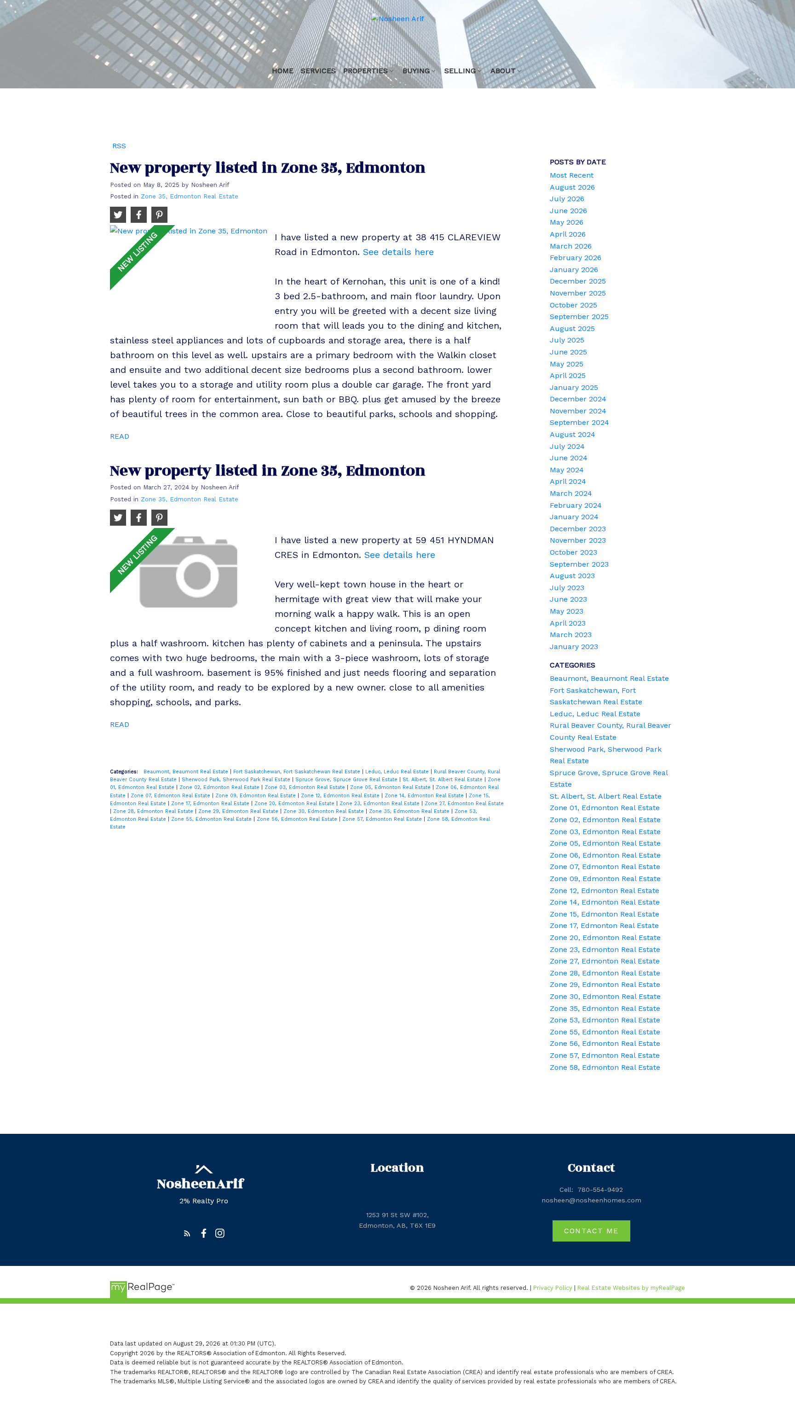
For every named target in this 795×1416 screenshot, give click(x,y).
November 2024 (578, 410)
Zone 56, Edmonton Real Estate (298, 819)
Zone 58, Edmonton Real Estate (605, 1067)
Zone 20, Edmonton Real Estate (295, 804)
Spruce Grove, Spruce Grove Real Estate (347, 780)
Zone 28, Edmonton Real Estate (154, 811)
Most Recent (571, 175)
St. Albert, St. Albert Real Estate (443, 780)
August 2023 (572, 575)
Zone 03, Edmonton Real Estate (306, 787)
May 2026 (566, 222)
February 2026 (575, 257)
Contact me (591, 1230)
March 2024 (571, 493)
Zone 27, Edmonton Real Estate (464, 804)
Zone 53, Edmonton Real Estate (605, 1020)
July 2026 (567, 198)
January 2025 (574, 387)
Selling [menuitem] (460, 70)
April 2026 (568, 234)
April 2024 (568, 481)
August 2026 (572, 187)
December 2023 (578, 528)
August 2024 (572, 434)
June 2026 (568, 210)
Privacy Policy (552, 1287)
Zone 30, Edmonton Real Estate (324, 811)
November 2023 (578, 540)
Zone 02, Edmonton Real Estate (220, 787)
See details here (398, 251)
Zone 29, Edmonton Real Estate (239, 811)
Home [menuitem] (283, 70)
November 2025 (578, 293)
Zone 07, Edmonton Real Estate (171, 796)
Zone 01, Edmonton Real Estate (605, 807)
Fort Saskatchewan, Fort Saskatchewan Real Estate (297, 772)
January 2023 (574, 646)
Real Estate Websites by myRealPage (631, 1287)
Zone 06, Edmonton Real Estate (605, 855)
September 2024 (579, 422)
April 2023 (568, 623)
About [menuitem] (503, 70)
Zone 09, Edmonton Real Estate (256, 796)
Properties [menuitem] (365, 70)
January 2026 (574, 269)
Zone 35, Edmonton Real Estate (189, 196)
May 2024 (567, 469)
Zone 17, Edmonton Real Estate (211, 804)
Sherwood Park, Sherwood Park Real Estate (237, 780)
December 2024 (578, 399)
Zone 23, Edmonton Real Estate (380, 804)
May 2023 (566, 611)
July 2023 (567, 587)
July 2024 (567, 446)
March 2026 (571, 246)
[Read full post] (189, 273)
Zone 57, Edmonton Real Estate (383, 819)
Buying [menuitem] (416, 70)
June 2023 (568, 599)
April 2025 (568, 375)
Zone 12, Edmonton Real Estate (341, 796)
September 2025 (579, 316)
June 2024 (569, 457)
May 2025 (566, 364)
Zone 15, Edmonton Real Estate (604, 914)
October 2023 (573, 552)
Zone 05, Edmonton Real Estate (391, 787)
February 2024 (576, 505)
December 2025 (578, 281)
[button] (187, 1233)
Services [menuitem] (318, 70)
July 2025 (567, 340)
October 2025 (573, 305)
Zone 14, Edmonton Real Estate (425, 796)
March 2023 (571, 634)
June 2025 (568, 352)
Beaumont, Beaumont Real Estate (187, 772)
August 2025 (572, 328)
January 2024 (574, 516)
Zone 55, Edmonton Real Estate (212, 819)
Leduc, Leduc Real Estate (398, 772)
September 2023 (579, 564)
